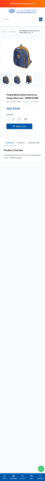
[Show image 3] (29, 79)
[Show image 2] (17, 79)
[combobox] (22, 19)
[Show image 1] (6, 79)
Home (4, 31)
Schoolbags (12, 31)
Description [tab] (33, 143)
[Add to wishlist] (25, 119)
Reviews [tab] (21, 143)
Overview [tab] (10, 143)
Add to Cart (21, 126)
